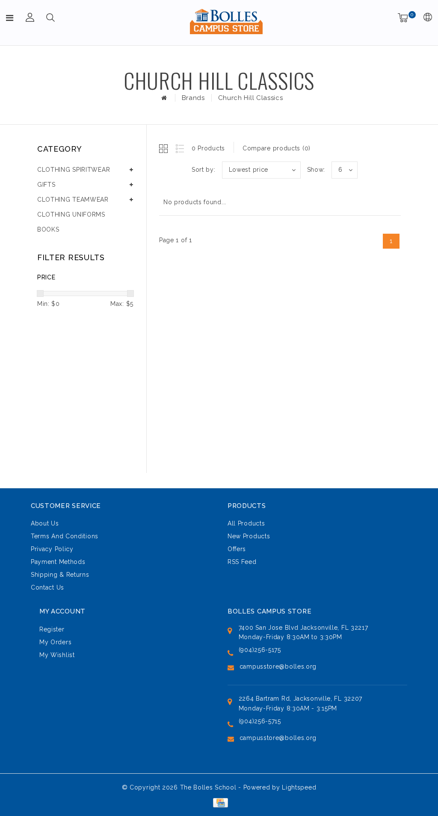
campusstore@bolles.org (278, 666)
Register (52, 629)
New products (249, 536)
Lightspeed (299, 787)
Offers (237, 549)
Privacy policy (52, 549)
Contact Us (47, 587)
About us (45, 523)
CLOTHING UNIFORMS (71, 214)
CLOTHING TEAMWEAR (73, 199)
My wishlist (57, 655)
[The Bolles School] (226, 21)
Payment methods (58, 561)
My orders (55, 642)
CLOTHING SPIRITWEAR (73, 169)
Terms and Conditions (64, 536)
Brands (193, 98)
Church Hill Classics (250, 98)
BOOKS (48, 229)
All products (246, 523)
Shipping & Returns (60, 574)
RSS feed (242, 561)
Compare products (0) (277, 148)
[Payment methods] (219, 802)
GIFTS (46, 184)
